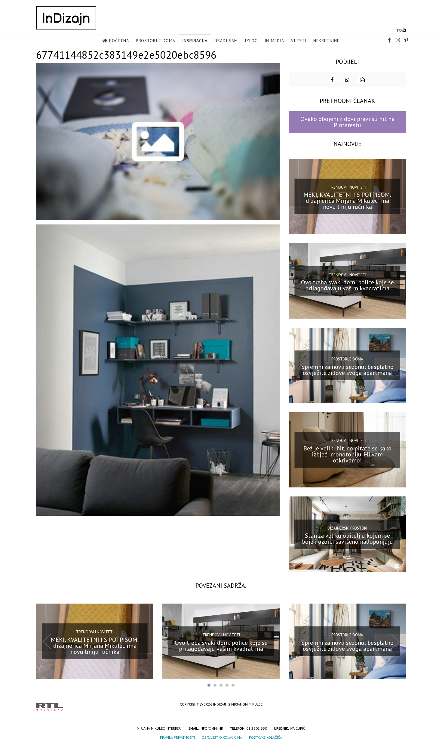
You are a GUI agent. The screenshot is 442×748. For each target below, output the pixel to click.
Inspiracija (194, 40)
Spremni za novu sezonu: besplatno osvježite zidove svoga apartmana (347, 370)
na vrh (400, 705)
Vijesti (298, 40)
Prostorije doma (155, 40)
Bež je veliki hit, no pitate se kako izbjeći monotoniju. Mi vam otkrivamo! (347, 454)
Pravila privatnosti (177, 737)
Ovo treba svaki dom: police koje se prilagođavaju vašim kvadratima (347, 285)
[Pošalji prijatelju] (362, 79)
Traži (401, 30)
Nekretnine (326, 40)
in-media (274, 40)
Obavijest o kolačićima (222, 737)
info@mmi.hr (211, 728)
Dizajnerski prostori (347, 527)
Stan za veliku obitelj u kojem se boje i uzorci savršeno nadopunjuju (347, 539)
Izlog (251, 40)
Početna (119, 40)
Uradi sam (226, 40)
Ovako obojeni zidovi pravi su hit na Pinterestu (347, 122)
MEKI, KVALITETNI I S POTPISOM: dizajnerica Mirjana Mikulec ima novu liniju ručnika (347, 201)
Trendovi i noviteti (347, 187)
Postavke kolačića (265, 737)
